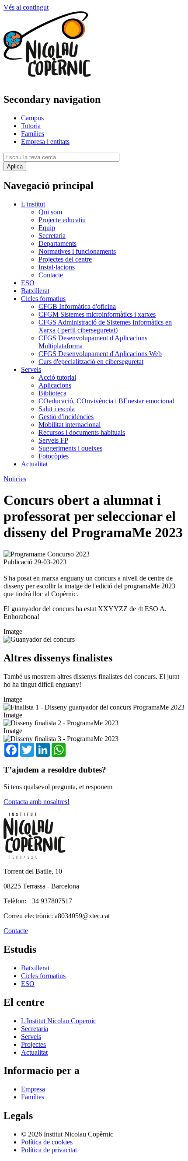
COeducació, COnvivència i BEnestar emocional (106, 401)
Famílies (32, 133)
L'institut (33, 204)
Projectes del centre (65, 259)
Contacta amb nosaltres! (36, 801)
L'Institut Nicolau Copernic (58, 1021)
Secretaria (52, 235)
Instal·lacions (56, 267)
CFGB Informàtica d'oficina (77, 306)
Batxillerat (35, 290)
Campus (32, 118)
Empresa (33, 1089)
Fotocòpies (53, 456)
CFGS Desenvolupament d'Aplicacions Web (100, 353)
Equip (46, 227)
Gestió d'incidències (66, 416)
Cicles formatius (43, 298)
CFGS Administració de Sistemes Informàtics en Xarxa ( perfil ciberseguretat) (105, 326)
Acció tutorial (57, 377)
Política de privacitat (49, 1150)
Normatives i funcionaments (77, 251)
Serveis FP (53, 440)
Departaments (57, 243)
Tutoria (31, 125)
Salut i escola (56, 409)
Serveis (31, 369)
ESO (28, 283)
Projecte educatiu (62, 220)
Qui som (50, 212)
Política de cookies (47, 1142)
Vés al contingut (26, 7)
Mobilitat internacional (69, 424)
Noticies (14, 479)
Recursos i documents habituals (81, 432)
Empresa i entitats (45, 141)
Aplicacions (54, 385)
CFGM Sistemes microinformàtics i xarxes (97, 314)
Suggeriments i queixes (70, 448)
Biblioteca (52, 393)
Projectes (33, 1044)
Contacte (50, 275)
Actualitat (34, 464)
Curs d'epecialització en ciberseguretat (90, 361)
